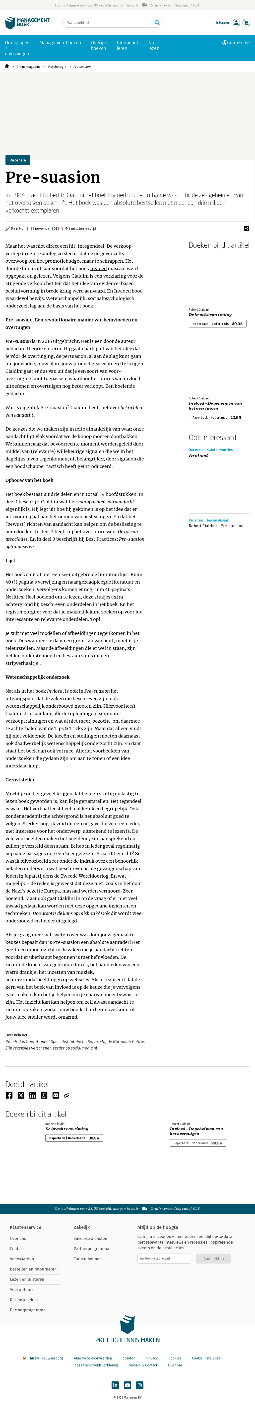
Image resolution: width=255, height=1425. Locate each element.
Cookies (175, 1358)
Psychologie (57, 67)
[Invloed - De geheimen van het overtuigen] (206, 366)
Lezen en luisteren (27, 1279)
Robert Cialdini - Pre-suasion (216, 526)
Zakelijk (82, 1227)
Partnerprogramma (28, 1310)
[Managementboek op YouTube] (127, 1385)
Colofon (129, 1358)
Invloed (98, 268)
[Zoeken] (157, 23)
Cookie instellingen (207, 1358)
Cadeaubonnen (88, 1259)
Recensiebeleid (24, 1299)
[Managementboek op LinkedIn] (115, 1385)
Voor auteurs (22, 1289)
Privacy (152, 1358)
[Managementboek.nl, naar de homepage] (27, 28)
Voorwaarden (22, 1259)
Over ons (18, 1238)
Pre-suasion (82, 67)
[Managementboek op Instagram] (139, 1385)
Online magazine (28, 67)
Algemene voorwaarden (93, 1358)
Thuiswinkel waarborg (45, 1358)
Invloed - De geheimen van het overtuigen (215, 406)
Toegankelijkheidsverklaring (95, 1365)
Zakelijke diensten (90, 1238)
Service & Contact (143, 1365)
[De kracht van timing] (206, 277)
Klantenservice (25, 1227)
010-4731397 (239, 43)
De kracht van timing (210, 314)
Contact (17, 1248)
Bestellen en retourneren (33, 1269)
